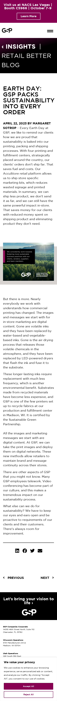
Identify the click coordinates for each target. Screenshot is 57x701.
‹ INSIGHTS (19, 46)
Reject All (28, 694)
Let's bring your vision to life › (28, 600)
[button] (50, 28)
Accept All (28, 686)
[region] (28, 679)
